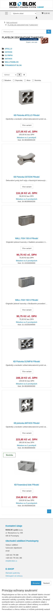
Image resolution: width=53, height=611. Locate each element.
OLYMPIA (9, 55)
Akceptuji (36, 583)
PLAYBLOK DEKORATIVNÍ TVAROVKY (23, 25)
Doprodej (18, 80)
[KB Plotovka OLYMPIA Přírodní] (26, 343)
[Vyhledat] (48, 32)
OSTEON (8, 52)
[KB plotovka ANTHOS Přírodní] (26, 405)
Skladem (7, 80)
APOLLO (8, 49)
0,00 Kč (46, 13)
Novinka (38, 80)
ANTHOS (8, 59)
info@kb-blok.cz (11, 561)
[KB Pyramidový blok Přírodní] (26, 467)
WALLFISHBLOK (12, 62)
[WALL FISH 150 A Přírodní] (26, 220)
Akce (28, 80)
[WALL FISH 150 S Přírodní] (26, 282)
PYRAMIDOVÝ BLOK (13, 65)
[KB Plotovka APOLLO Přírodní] (26, 97)
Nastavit (46, 583)
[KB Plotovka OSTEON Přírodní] (26, 159)
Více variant (26, 125)
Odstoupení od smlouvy (14, 576)
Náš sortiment (11, 22)
